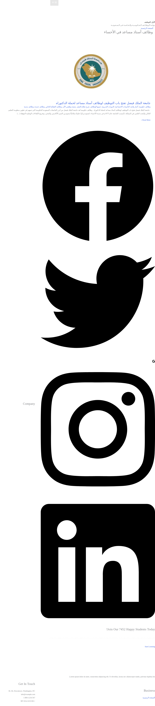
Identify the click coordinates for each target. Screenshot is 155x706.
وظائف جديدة (40, 107)
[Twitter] (98, 358)
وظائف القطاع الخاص (54, 107)
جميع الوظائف (95, 107)
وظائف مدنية (29, 107)
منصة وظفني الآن (69, 107)
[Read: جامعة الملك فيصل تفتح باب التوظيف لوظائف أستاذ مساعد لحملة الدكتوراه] (92, 71)
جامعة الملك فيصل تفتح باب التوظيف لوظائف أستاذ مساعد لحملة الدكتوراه (103, 103)
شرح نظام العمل (83, 107)
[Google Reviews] (153, 362)
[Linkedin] (98, 626)
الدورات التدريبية (108, 107)
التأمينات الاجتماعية (122, 107)
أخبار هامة (134, 107)
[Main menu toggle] (54, 3)
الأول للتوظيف (149, 22)
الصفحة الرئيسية (147, 28)
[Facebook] (98, 243)
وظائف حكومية (144, 107)
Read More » (145, 120)
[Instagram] (98, 494)
